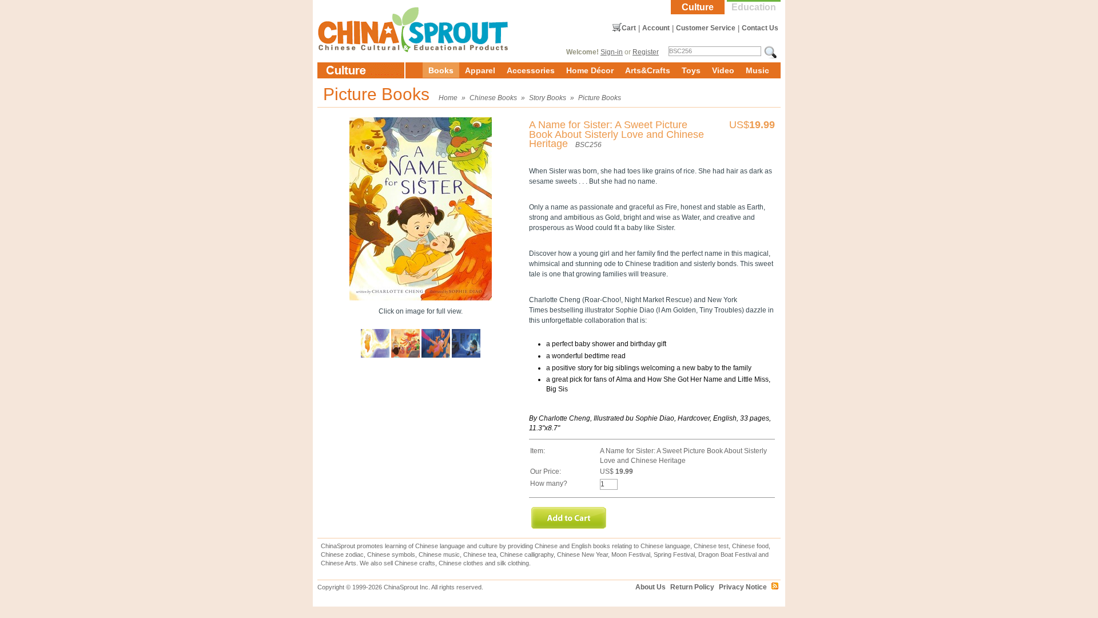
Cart (629, 28)
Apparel (480, 70)
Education (753, 7)
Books (440, 70)
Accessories (531, 70)
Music (757, 70)
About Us (650, 587)
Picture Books (599, 98)
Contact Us (760, 28)
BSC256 (588, 145)
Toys (691, 70)
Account (656, 28)
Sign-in (611, 52)
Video (723, 70)
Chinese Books (493, 98)
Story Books (547, 98)
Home (448, 98)
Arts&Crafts (647, 70)
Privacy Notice (743, 587)
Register (645, 52)
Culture (698, 7)
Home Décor (590, 70)
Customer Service (705, 28)
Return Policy (692, 587)
